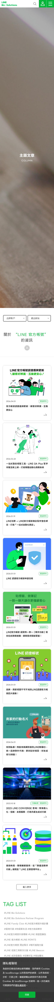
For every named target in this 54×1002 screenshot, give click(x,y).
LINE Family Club (15, 923)
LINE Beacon (37, 950)
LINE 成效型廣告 (14, 955)
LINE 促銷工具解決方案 (17, 950)
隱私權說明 (20, 985)
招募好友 (28, 955)
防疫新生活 (21, 929)
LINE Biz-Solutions (15, 913)
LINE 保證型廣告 (38, 934)
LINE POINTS (29, 939)
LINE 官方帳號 (13, 939)
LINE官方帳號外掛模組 (16, 934)
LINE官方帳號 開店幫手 (17, 945)
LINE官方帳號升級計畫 (37, 923)
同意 (27, 994)
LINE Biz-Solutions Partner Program (25, 918)
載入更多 (27, 887)
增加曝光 (39, 955)
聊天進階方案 (37, 945)
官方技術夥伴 (35, 929)
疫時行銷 (10, 929)
